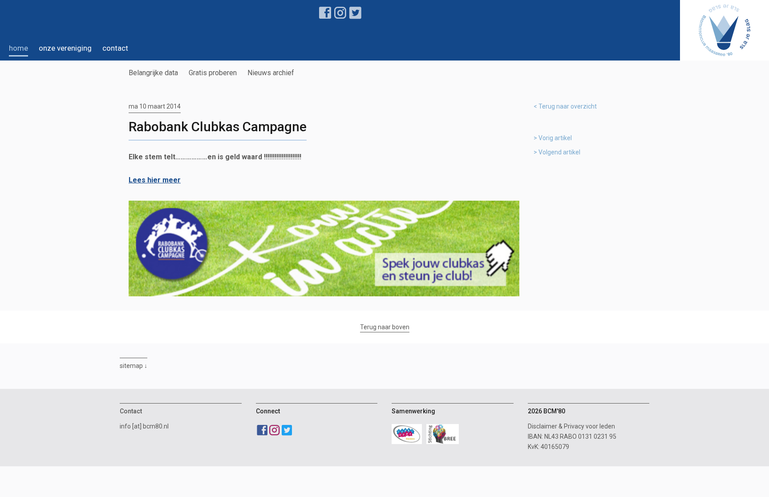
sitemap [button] (131, 365)
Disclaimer (542, 426)
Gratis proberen (213, 73)
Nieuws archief (270, 73)
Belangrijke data (153, 73)
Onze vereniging (65, 48)
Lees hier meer (155, 180)
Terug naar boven (384, 327)
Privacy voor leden (589, 426)
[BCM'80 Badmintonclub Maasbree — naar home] (724, 30)
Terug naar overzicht (567, 106)
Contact (115, 48)
